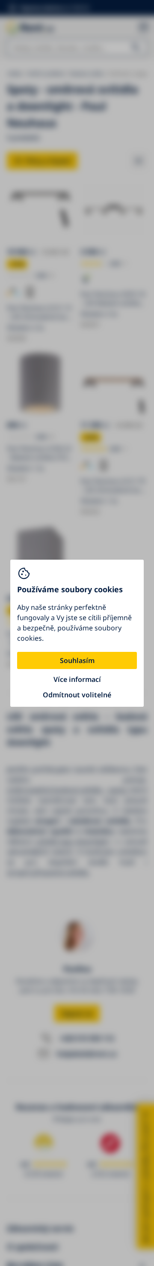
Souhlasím (77, 660)
